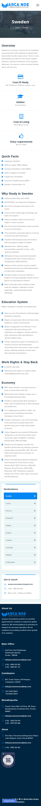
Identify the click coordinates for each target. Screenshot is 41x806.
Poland (8, 525)
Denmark (9, 518)
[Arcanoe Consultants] (15, 5)
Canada (9, 540)
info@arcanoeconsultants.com (18, 660)
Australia (9, 547)
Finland (9, 555)
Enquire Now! (9, 801)
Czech (8, 503)
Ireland (8, 533)
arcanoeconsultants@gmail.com (20, 584)
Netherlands (10, 562)
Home (17, 28)
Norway (9, 511)
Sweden (9, 496)
